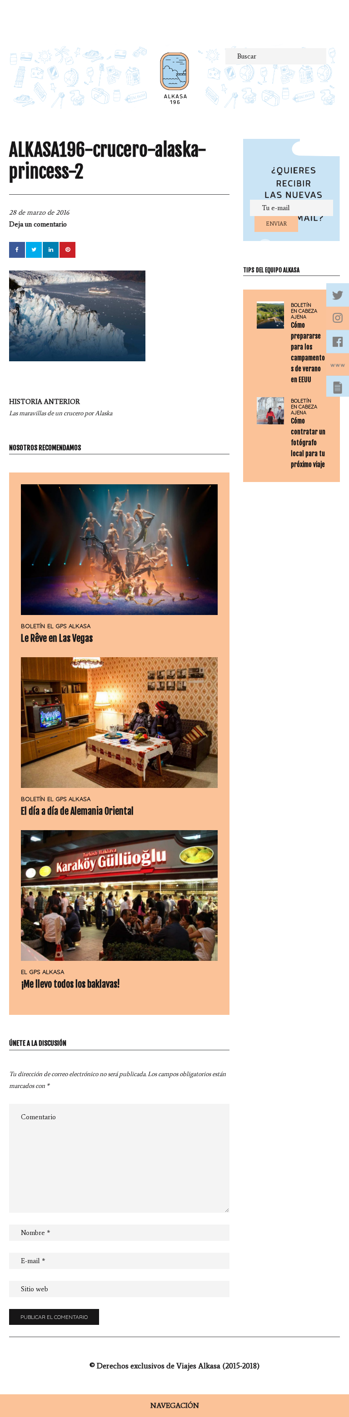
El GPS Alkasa (68, 626)
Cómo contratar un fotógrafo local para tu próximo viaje (308, 442)
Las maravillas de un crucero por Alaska (60, 407)
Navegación (174, 1405)
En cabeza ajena (304, 314)
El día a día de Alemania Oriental (77, 811)
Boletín (33, 626)
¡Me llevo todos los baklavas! (70, 984)
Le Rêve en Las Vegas (57, 638)
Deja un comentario (38, 224)
